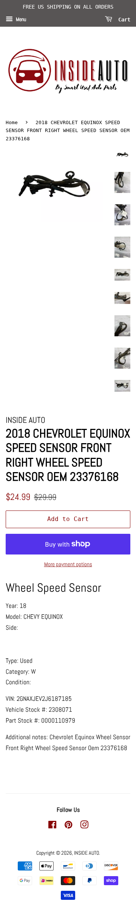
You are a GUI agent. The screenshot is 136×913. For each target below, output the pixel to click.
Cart (122, 19)
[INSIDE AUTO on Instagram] (84, 826)
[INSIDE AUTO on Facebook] (52, 826)
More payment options (68, 564)
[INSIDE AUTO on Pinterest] (68, 826)
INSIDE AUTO (86, 852)
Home (12, 122)
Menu (20, 19)
